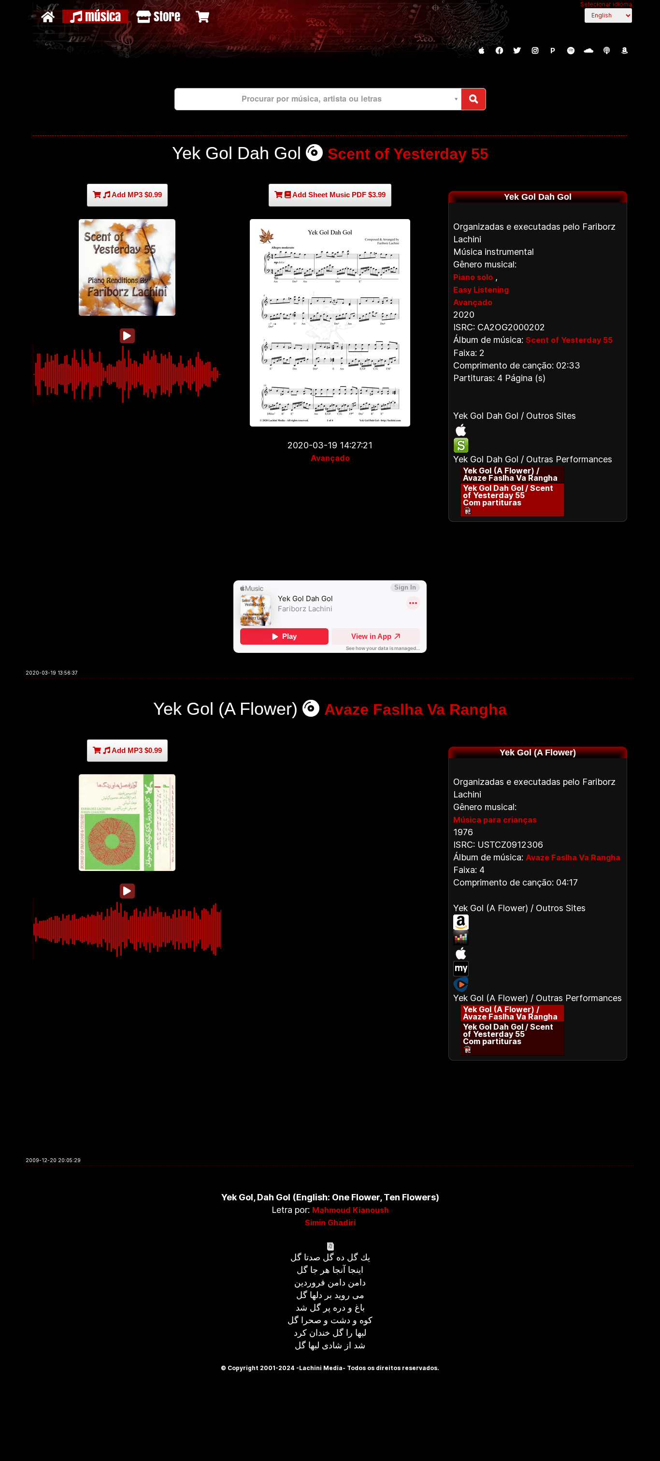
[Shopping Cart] (203, 16)
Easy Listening (481, 290)
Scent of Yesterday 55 (408, 153)
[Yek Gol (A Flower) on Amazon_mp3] (537, 922)
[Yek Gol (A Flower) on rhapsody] (537, 984)
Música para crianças (495, 820)
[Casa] (49, 16)
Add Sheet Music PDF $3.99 (338, 195)
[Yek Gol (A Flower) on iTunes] (537, 953)
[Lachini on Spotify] (570, 51)
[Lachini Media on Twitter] (517, 51)
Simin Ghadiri (330, 1222)
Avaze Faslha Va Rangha (415, 709)
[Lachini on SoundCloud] (588, 51)
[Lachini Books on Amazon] (624, 51)
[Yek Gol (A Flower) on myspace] (537, 968)
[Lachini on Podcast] (606, 51)
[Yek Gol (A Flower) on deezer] (537, 937)
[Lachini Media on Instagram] (535, 51)
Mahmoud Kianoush (350, 1210)
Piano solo (473, 277)
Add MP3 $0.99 (136, 195)
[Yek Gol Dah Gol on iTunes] (537, 430)
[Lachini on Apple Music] (481, 51)
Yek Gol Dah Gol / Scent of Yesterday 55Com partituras (508, 495)
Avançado (330, 458)
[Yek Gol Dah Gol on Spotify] (537, 445)
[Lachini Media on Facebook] (499, 51)
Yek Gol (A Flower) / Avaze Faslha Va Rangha (510, 474)
